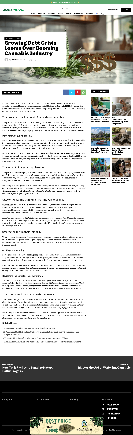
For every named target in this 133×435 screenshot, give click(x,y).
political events (63, 210)
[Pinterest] (78, 92)
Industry (9, 38)
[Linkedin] (103, 418)
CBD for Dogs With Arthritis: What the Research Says (120, 180)
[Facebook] (66, 92)
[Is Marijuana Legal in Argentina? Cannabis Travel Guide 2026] (100, 167)
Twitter (112, 409)
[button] (102, 13)
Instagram (113, 413)
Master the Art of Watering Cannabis (104, 367)
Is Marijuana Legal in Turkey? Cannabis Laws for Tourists (100, 150)
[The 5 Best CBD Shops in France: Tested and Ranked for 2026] (100, 106)
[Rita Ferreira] (6, 60)
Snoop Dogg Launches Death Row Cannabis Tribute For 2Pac (30, 328)
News (17, 38)
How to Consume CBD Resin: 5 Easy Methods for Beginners (121, 151)
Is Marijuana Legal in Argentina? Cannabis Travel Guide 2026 (99, 181)
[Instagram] (103, 414)
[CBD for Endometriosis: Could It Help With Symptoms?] (121, 106)
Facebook (113, 404)
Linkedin (112, 418)
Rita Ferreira (17, 60)
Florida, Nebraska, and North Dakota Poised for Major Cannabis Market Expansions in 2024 (43, 342)
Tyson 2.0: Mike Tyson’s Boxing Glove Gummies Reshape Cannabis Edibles (36, 338)
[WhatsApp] (83, 92)
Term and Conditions (109, 430)
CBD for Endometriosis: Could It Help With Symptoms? (120, 121)
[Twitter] (72, 92)
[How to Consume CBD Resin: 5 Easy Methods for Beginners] (121, 136)
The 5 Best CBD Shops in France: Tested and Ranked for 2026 (100, 120)
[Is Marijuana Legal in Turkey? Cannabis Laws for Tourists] (100, 136)
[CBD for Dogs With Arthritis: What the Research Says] (121, 167)
